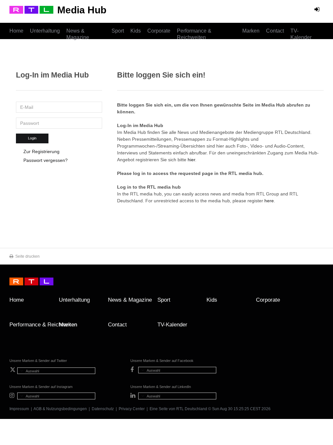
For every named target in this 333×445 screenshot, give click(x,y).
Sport (118, 31)
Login (32, 138)
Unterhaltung (45, 31)
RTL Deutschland (191, 409)
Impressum (19, 409)
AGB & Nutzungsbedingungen (60, 409)
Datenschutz (103, 409)
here (269, 200)
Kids (135, 31)
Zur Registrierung (41, 151)
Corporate (158, 31)
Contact (275, 31)
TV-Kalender (301, 34)
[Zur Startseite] (31, 10)
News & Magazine (77, 34)
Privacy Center (132, 409)
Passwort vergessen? (45, 160)
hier (191, 159)
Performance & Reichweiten (194, 34)
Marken (251, 31)
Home (16, 31)
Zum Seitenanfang (317, 302)
